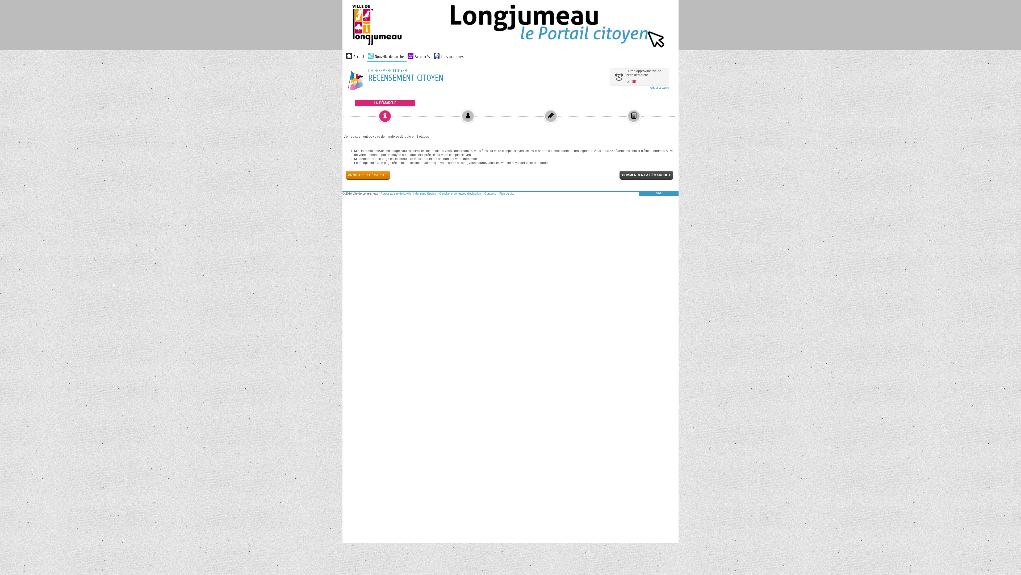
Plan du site (506, 193)
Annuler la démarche (368, 175)
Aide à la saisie (659, 87)
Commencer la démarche (646, 175)
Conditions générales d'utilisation (460, 193)
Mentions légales (425, 193)
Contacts (490, 193)
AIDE (659, 193)
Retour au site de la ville (395, 193)
